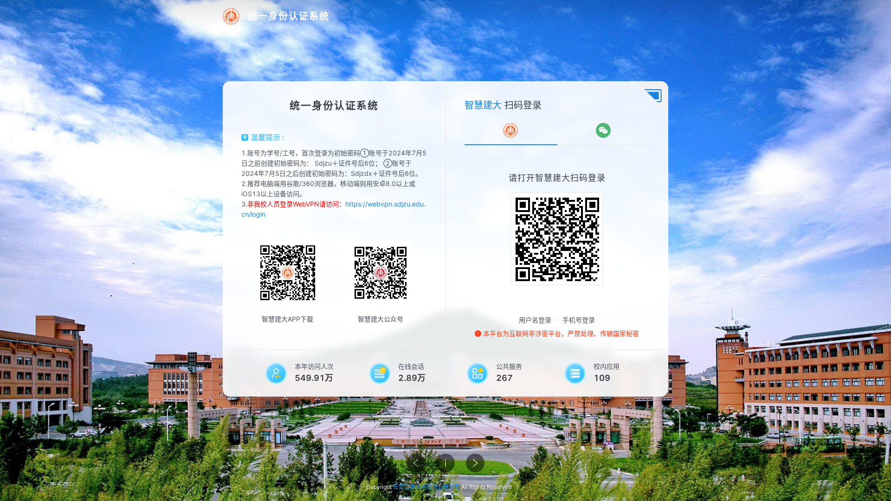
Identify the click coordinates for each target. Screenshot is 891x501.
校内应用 (607, 366)
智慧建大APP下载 (287, 319)
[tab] (510, 130)
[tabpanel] (557, 228)
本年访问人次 (314, 366)
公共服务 (509, 366)
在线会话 (411, 366)
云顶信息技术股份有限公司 (426, 486)
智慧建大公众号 (380, 319)
